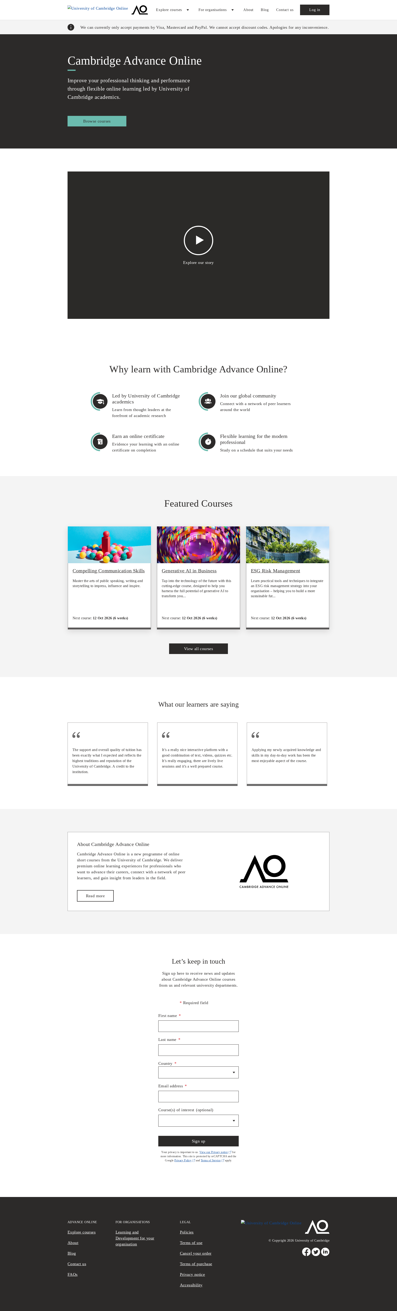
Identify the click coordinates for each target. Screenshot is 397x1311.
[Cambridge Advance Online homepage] (108, 9)
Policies (187, 1232)
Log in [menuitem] (314, 10)
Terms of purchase (196, 1264)
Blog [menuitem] (265, 10)
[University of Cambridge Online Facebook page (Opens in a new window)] (306, 1252)
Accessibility (191, 1285)
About (73, 1242)
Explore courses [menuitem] (169, 10)
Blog (72, 1253)
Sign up (198, 1141)
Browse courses (97, 121)
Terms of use (191, 1242)
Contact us (77, 1264)
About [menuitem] (248, 10)
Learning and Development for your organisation (135, 1238)
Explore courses (82, 1232)
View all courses (198, 648)
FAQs (73, 1274)
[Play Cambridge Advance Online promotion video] (198, 242)
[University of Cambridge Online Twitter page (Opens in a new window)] (316, 1252)
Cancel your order (196, 1253)
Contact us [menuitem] (285, 10)
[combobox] (198, 1072)
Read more (95, 896)
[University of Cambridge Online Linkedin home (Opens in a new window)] (325, 1252)
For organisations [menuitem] (212, 10)
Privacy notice (192, 1274)
